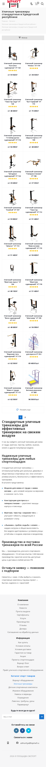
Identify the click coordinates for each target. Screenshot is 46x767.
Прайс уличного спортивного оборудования (23, 670)
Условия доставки (23, 649)
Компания (23, 600)
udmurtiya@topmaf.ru (29, 743)
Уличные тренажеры (23, 684)
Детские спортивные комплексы (23, 687)
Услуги (23, 618)
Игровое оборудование (23, 690)
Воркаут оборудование (23, 680)
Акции (23, 656)
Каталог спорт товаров (23, 676)
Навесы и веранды (23, 694)
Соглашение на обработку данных (23, 632)
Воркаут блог (23, 663)
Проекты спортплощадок (23, 659)
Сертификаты (23, 615)
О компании (23, 604)
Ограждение (23, 697)
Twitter (28, 730)
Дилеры (23, 628)
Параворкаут (23, 704)
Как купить (23, 642)
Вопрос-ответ (23, 666)
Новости (23, 608)
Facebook (22, 730)
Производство (23, 622)
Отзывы (23, 625)
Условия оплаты (23, 646)
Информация (23, 638)
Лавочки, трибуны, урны (23, 701)
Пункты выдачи (23, 611)
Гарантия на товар (23, 653)
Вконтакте (16, 730)
